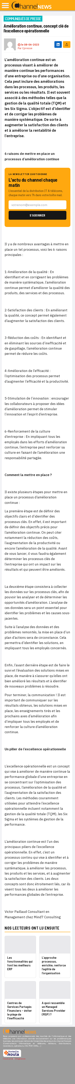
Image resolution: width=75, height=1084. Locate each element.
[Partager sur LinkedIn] (58, 44)
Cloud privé (8, 1058)
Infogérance (20, 1058)
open (5, 5)
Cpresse (27, 48)
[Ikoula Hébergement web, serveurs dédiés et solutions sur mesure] (12, 1056)
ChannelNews (31, 6)
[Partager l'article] (66, 44)
